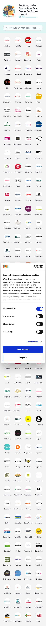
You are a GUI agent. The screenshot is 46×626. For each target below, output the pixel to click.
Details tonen (32, 342)
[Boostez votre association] (13, 15)
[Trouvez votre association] (4, 15)
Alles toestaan (23, 349)
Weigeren (23, 358)
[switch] (39, 316)
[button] (7, 42)
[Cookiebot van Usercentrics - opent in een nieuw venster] (32, 266)
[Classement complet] (13, 7)
